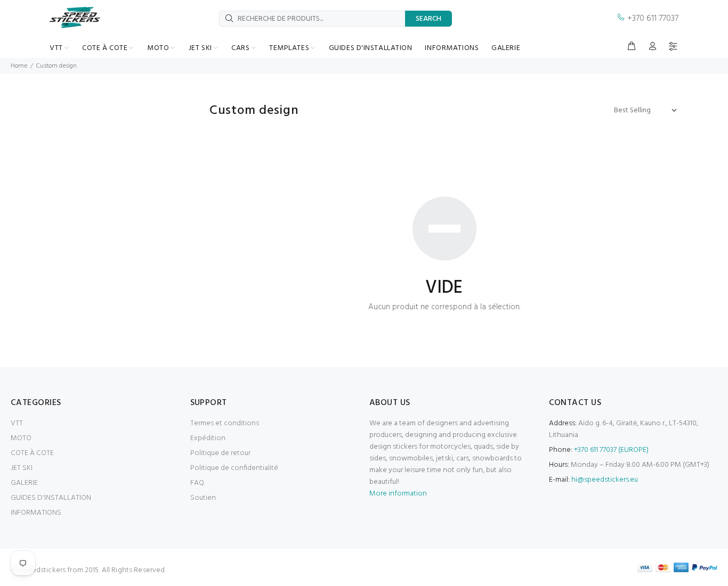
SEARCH (428, 19)
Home (19, 66)
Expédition (207, 438)
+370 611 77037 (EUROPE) (611, 450)
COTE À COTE (32, 453)
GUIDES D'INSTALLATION (51, 498)
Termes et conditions (224, 423)
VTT (17, 423)
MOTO (21, 438)
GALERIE (24, 483)
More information (398, 494)
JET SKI (22, 468)
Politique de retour (220, 453)
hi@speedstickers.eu (604, 480)
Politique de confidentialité (234, 468)
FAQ (197, 483)
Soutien (203, 498)
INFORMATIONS (36, 513)
